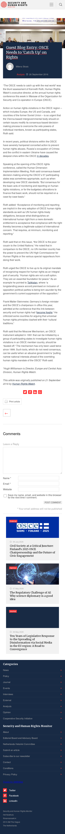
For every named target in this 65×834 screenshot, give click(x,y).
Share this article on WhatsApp (40, 392)
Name (7, 478)
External (7, 700)
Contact (7, 762)
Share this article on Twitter (25, 392)
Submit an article (11, 750)
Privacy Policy (10, 774)
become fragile (44, 312)
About (6, 731)
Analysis (7, 706)
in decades (43, 156)
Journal (6, 682)
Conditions (8, 768)
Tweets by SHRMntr (13, 782)
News (6, 670)
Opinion (7, 712)
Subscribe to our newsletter (16, 756)
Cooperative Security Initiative (17, 718)
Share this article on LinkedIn (35, 392)
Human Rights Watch (23, 384)
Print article (14, 401)
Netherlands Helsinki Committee (19, 744)
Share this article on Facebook (30, 392)
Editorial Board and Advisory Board (20, 738)
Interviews (8, 694)
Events (6, 688)
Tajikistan (32, 282)
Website (7, 489)
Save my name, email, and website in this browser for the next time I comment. (34, 496)
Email (7, 484)
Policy (6, 676)
